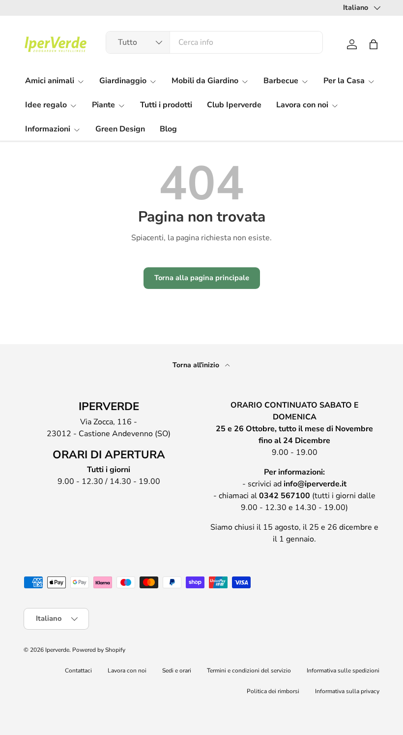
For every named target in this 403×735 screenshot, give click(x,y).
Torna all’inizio (197, 365)
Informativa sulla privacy (347, 691)
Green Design (120, 129)
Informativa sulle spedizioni (343, 670)
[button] (373, 44)
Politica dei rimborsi (273, 691)
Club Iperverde (234, 104)
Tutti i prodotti (166, 104)
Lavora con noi (127, 670)
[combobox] (214, 42)
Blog (168, 129)
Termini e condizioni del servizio (249, 670)
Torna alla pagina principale (201, 278)
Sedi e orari (176, 670)
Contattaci (78, 670)
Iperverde (57, 650)
